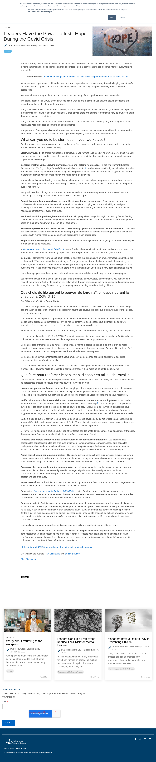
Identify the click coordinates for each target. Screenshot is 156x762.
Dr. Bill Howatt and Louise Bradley (22, 45)
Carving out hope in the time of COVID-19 (43, 249)
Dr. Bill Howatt (53, 554)
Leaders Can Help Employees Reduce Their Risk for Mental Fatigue (76, 642)
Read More (44, 677)
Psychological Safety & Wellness (70, 672)
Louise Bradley (72, 554)
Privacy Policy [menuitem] (9, 748)
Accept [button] (112, 17)
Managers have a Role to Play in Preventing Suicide (128, 640)
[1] (86, 167)
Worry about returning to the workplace (24, 642)
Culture (7, 51)
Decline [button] (122, 17)
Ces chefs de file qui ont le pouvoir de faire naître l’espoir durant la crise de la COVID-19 (85, 76)
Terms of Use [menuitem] (20, 748)
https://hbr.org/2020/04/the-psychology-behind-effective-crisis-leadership (57, 547)
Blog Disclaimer (28, 559)
